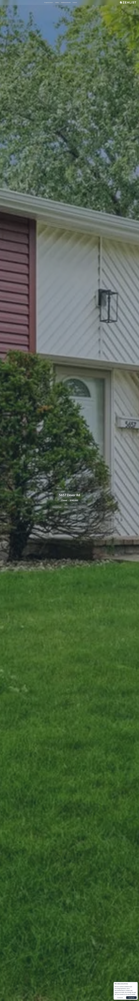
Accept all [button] (131, 997)
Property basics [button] (48, 2)
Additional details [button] (66, 2)
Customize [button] (120, 997)
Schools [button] (75, 2)
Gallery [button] (57, 2)
